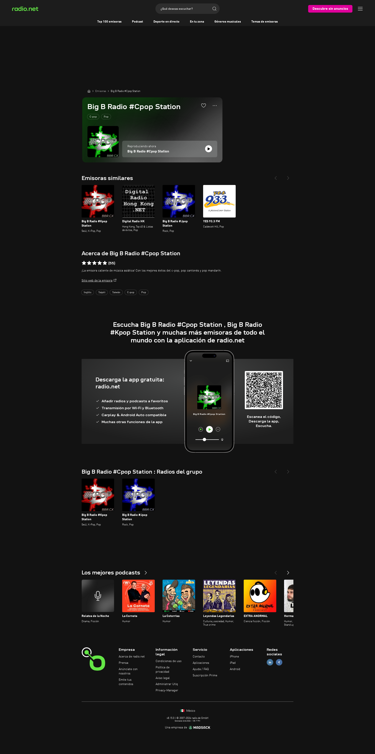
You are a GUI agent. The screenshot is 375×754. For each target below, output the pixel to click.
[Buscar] (214, 8)
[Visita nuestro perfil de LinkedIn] (270, 662)
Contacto (199, 656)
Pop (106, 117)
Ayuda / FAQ (201, 669)
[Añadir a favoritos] (203, 105)
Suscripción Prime (205, 675)
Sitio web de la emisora (97, 280)
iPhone (234, 656)
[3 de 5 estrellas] (94, 263)
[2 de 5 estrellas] (89, 263)
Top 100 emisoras (109, 21)
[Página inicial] (89, 91)
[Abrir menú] (360, 8)
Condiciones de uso (168, 661)
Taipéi (101, 292)
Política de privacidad (162, 669)
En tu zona (197, 21)
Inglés (87, 292)
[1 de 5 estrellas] (84, 263)
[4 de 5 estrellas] (99, 263)
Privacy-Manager (167, 690)
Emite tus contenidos (126, 682)
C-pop (93, 117)
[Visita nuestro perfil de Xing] (279, 662)
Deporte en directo (166, 21)
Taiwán (116, 292)
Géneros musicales (227, 21)
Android (235, 669)
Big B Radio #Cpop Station (148, 151)
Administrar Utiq (167, 684)
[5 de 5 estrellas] (104, 263)
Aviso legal (163, 678)
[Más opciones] (214, 105)
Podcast (137, 21)
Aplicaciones (201, 662)
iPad (233, 662)
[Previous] (275, 176)
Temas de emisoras (264, 21)
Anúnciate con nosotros (128, 671)
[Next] (288, 176)
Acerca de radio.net (132, 656)
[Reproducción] (208, 148)
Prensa (123, 662)
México (190, 710)
